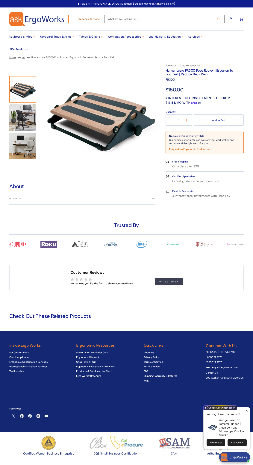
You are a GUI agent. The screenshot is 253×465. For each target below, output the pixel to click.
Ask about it (237, 442)
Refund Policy (152, 366)
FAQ (146, 371)
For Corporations (19, 352)
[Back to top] (248, 460)
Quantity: (171, 112)
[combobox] (164, 19)
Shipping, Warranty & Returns (160, 375)
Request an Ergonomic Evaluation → (191, 149)
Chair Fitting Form (86, 361)
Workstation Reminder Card (92, 352)
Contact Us (212, 372)
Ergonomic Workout (87, 357)
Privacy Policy (152, 357)
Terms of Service (153, 361)
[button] (241, 19)
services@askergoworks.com (222, 367)
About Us (149, 352)
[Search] (220, 19)
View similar (215, 442)
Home (12, 57)
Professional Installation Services (28, 366)
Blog (146, 380)
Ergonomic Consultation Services (28, 361)
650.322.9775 (214, 357)
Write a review (168, 281)
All (23, 57)
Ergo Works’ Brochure (88, 375)
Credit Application (19, 357)
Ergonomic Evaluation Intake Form (95, 366)
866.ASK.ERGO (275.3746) (221, 352)
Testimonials (16, 371)
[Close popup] (247, 411)
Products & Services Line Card (93, 371)
